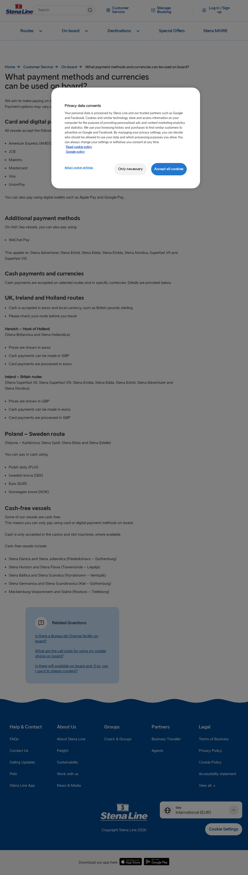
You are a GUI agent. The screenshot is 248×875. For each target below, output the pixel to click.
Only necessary (130, 169)
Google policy (75, 152)
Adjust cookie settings (79, 167)
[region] (125, 138)
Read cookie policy (79, 147)
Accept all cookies (169, 169)
